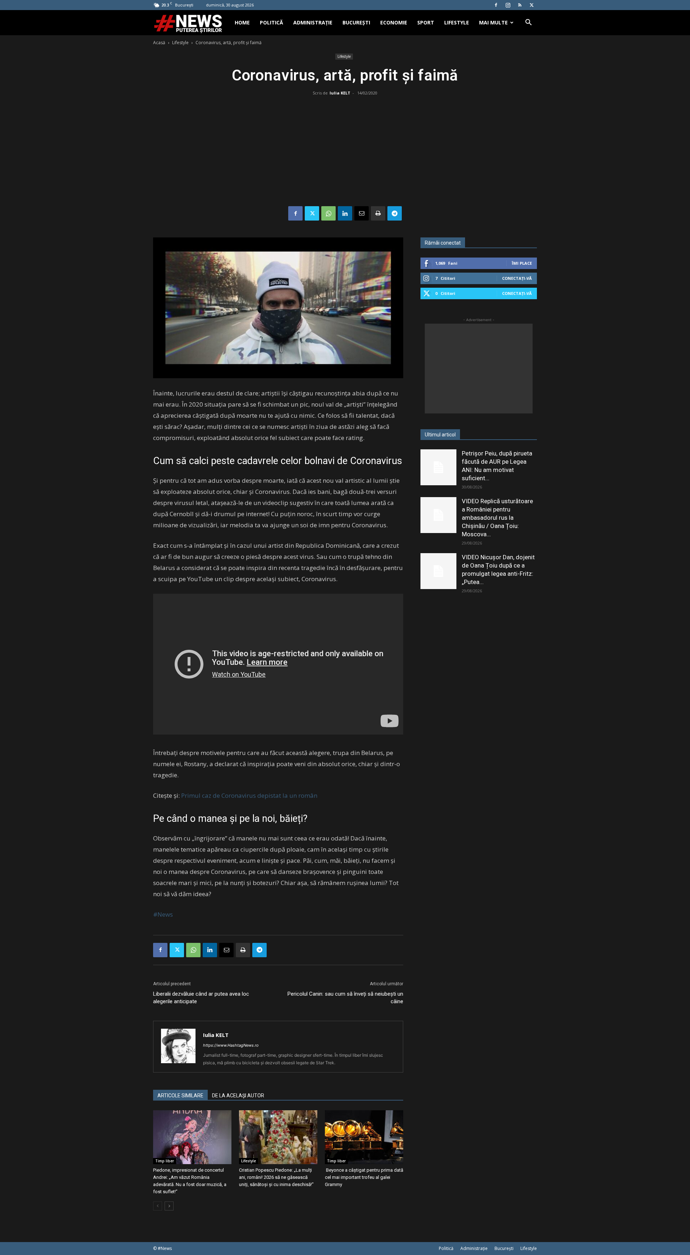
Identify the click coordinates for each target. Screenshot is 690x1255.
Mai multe (493, 22)
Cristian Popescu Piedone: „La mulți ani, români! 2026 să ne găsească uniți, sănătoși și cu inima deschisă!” (276, 1177)
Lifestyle (456, 22)
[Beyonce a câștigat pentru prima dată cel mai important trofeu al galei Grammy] (364, 1137)
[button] (528, 23)
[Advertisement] (345, 152)
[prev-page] (157, 1205)
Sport (425, 22)
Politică (271, 22)
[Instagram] (507, 5)
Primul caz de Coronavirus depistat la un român (249, 795)
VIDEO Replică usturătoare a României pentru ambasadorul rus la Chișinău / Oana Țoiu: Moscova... (497, 517)
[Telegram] (394, 213)
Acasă (159, 43)
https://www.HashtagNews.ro (231, 1045)
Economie (393, 22)
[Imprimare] (378, 213)
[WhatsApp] (328, 213)
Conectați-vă (517, 278)
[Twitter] (531, 5)
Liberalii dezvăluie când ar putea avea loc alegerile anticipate (201, 998)
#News (163, 914)
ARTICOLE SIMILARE (180, 1095)
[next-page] (169, 1205)
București (356, 22)
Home (242, 22)
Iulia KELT (340, 93)
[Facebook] (496, 5)
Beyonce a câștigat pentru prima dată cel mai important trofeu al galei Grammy (364, 1177)
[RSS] (519, 5)
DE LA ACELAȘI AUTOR (238, 1095)
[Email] (361, 213)
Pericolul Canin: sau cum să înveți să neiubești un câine (345, 998)
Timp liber (164, 1160)
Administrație (312, 22)
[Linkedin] (345, 213)
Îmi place (522, 263)
